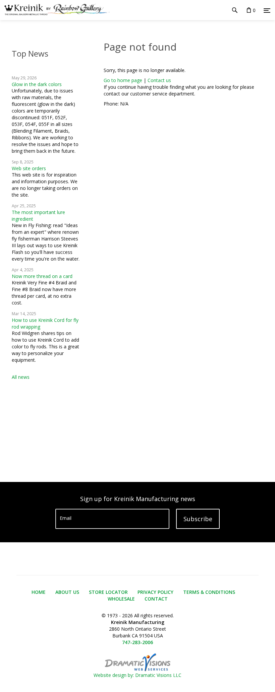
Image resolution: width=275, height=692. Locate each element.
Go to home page (123, 80)
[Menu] (267, 10)
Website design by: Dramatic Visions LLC (137, 675)
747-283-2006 (137, 642)
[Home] (55, 10)
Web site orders (29, 168)
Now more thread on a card (42, 276)
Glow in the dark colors (37, 84)
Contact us (159, 80)
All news (21, 377)
